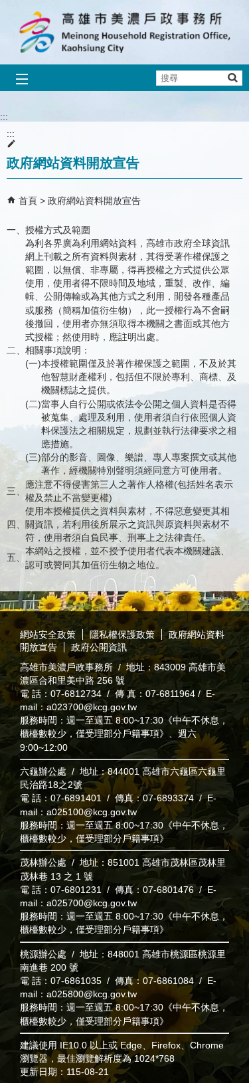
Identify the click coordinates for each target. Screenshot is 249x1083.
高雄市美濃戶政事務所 (125, 32)
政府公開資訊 (99, 647)
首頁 (28, 200)
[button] (232, 77)
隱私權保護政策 (122, 634)
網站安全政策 (48, 634)
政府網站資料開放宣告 (94, 200)
